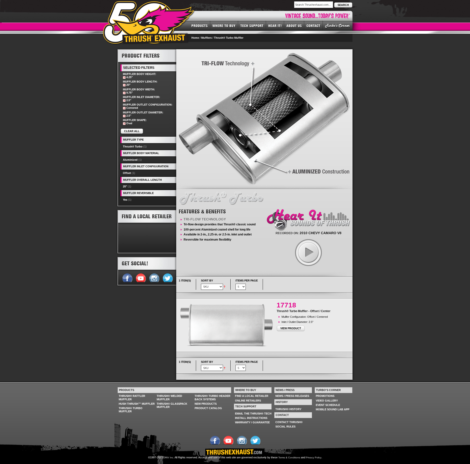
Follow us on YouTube (140, 277)
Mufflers (206, 37)
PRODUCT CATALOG (208, 408)
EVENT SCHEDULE (328, 404)
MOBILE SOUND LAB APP (332, 409)
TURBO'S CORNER (337, 25)
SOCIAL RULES (285, 426)
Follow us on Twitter (167, 277)
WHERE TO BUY (224, 25)
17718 (286, 305)
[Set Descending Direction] (224, 286)
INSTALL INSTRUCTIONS (251, 417)
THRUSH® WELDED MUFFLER (169, 397)
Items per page (246, 280)
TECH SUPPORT (252, 25)
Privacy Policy (313, 457)
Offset (127, 172)
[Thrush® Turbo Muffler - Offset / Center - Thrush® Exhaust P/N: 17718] (228, 325)
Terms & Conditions (289, 457)
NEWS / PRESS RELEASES (292, 395)
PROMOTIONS (325, 395)
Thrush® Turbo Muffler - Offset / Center (303, 311)
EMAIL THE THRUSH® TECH (253, 413)
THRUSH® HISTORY (288, 409)
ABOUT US (294, 25)
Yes (125, 199)
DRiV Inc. (169, 457)
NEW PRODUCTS (206, 403)
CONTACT (313, 25)
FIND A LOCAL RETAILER (251, 395)
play (308, 252)
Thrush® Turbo (132, 146)
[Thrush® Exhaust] (149, 4)
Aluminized (130, 159)
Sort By (207, 280)
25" (125, 186)
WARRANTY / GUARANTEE (252, 422)
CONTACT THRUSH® (289, 422)
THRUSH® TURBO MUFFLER (130, 410)
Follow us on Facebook (127, 277)
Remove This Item (124, 77)
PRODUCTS (199, 25)
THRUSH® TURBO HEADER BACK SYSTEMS (212, 397)
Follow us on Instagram (154, 277)
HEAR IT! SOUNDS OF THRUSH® (275, 25)
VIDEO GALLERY (327, 400)
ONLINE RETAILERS (248, 400)
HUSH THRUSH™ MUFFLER (137, 403)
